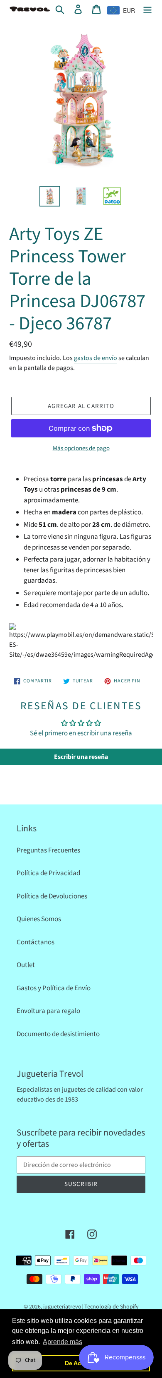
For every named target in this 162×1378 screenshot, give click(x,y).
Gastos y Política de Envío (54, 988)
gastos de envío (95, 358)
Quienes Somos (39, 919)
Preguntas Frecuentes (48, 850)
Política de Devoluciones (52, 896)
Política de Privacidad (48, 873)
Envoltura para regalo (48, 1011)
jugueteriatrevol (63, 1307)
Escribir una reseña (81, 756)
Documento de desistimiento (58, 1034)
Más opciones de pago (81, 448)
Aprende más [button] (62, 1341)
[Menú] (147, 9)
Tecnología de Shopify (111, 1307)
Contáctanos (35, 942)
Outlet (26, 965)
